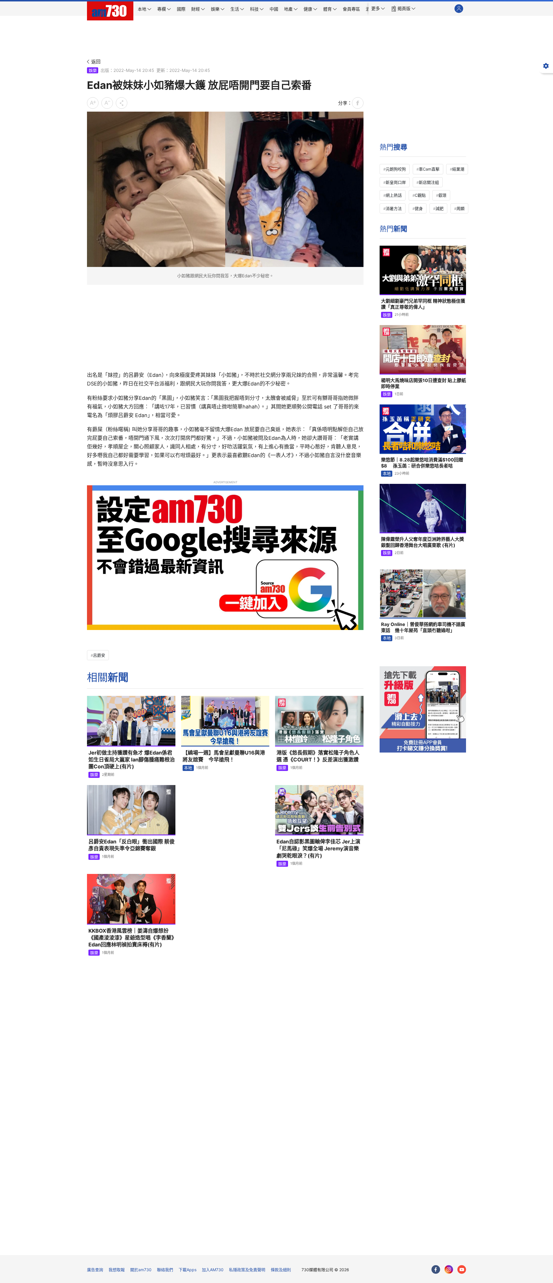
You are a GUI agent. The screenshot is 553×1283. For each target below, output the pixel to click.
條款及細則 (281, 1269)
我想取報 (117, 1269)
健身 (419, 208)
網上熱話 (394, 195)
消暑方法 (394, 208)
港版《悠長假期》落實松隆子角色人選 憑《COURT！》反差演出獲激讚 (317, 756)
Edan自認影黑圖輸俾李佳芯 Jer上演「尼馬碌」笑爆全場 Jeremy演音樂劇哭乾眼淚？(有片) (318, 849)
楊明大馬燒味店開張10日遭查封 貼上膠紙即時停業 (423, 383)
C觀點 (420, 195)
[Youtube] (461, 1269)
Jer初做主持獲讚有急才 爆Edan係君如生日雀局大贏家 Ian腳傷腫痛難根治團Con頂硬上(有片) (131, 760)
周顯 (461, 208)
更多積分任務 (307, 1246)
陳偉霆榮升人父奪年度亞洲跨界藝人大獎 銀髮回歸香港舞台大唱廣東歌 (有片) (422, 542)
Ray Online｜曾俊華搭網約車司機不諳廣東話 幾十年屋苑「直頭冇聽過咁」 (423, 627)
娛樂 (93, 70)
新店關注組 (429, 182)
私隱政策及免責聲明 (247, 1269)
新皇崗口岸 (396, 182)
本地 (188, 767)
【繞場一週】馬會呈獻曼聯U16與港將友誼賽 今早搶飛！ (224, 756)
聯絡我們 (165, 1269)
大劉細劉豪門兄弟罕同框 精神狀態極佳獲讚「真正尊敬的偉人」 (423, 304)
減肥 (439, 208)
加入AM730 (213, 1269)
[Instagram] (448, 1269)
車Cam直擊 (429, 169)
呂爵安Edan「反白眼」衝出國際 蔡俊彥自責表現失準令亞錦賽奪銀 (131, 845)
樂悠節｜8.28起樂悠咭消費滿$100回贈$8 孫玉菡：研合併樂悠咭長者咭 (422, 463)
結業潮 (458, 169)
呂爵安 (99, 655)
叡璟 (442, 195)
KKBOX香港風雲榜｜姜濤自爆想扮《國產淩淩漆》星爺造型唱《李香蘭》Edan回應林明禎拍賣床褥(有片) (131, 938)
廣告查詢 (95, 1269)
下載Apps (187, 1269)
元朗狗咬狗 (396, 169)
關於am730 (140, 1269)
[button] (378, 8)
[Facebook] (435, 1269)
